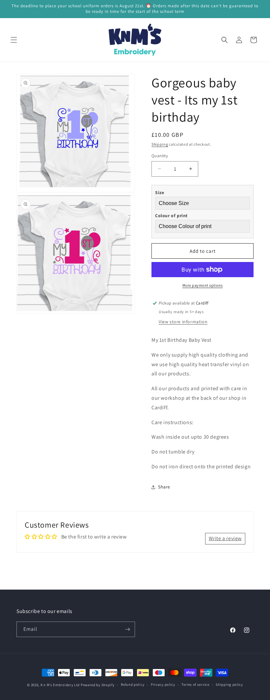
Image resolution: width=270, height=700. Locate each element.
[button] (14, 40)
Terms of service (195, 684)
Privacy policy (163, 684)
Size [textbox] (159, 192)
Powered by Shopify (98, 685)
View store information (183, 322)
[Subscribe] (127, 629)
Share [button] (164, 487)
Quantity (159, 156)
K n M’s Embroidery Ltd (60, 685)
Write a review (225, 538)
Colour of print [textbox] (171, 216)
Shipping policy (229, 684)
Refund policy (132, 684)
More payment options (202, 285)
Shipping (159, 144)
